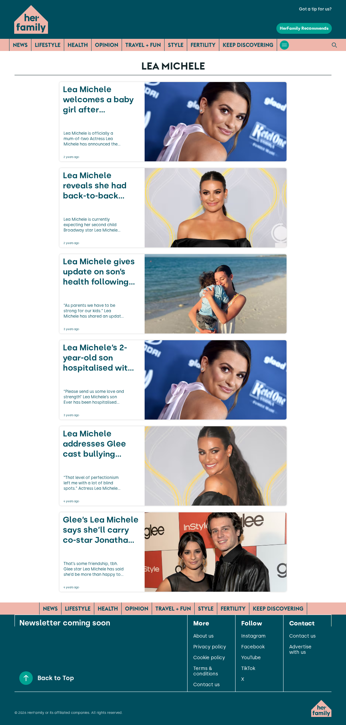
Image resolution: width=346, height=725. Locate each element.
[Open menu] (284, 45)
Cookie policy (209, 658)
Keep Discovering (248, 45)
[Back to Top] (26, 678)
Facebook (253, 647)
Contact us (206, 685)
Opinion (106, 45)
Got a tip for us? (315, 9)
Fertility (203, 45)
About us (203, 636)
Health (78, 45)
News (20, 45)
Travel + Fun (143, 45)
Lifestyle (47, 45)
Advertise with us (300, 649)
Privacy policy (209, 647)
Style (175, 45)
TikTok (248, 668)
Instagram (253, 636)
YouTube (251, 658)
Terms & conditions (205, 671)
